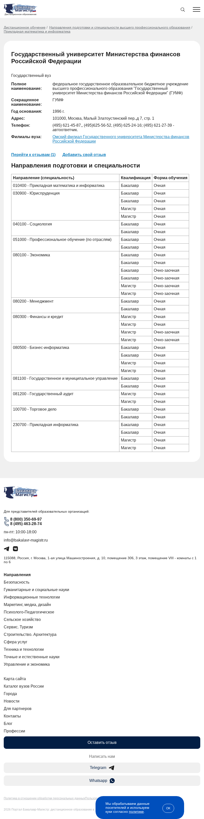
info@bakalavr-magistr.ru (26, 540)
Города (10, 694)
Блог (8, 723)
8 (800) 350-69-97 (26, 519)
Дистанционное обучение (25, 27)
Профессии (14, 731)
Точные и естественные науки (31, 657)
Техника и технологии (24, 649)
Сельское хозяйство (22, 619)
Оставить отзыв (102, 742)
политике (136, 812)
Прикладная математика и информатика (37, 31)
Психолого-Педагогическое (29, 612)
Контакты (12, 716)
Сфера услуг (15, 642)
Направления (17, 575)
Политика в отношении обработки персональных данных (44, 798)
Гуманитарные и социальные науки (36, 590)
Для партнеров (18, 709)
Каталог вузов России (24, 686)
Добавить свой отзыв (84, 155)
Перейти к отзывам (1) (33, 155)
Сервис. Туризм (18, 627)
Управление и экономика (27, 664)
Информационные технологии (32, 597)
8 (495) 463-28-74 (26, 524)
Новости (11, 701)
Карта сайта (15, 679)
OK (168, 808)
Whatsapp (98, 780)
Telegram (98, 767)
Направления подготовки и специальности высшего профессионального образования (119, 27)
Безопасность (16, 582)
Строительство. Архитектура (30, 634)
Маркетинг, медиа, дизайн (27, 604)
